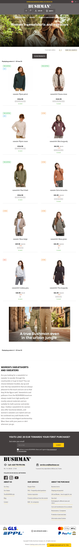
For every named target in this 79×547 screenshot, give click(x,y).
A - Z (60, 50)
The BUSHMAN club (9, 494)
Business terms (55, 486)
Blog (5, 498)
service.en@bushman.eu (49, 465)
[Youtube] (16, 477)
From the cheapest (71, 50)
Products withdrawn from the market (38, 498)
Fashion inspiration (33, 494)
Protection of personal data (58, 514)
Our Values (7, 490)
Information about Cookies (58, 518)
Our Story (6, 486)
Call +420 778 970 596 (16, 465)
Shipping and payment (57, 490)
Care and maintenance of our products (61, 507)
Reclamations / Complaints (58, 511)
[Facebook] (6, 478)
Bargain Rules (31, 486)
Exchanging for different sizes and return (60, 502)
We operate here (40, 531)
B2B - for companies (33, 502)
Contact (6, 502)
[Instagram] (11, 478)
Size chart (54, 498)
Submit (58, 445)
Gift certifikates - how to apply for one (61, 494)
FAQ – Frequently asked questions (37, 490)
